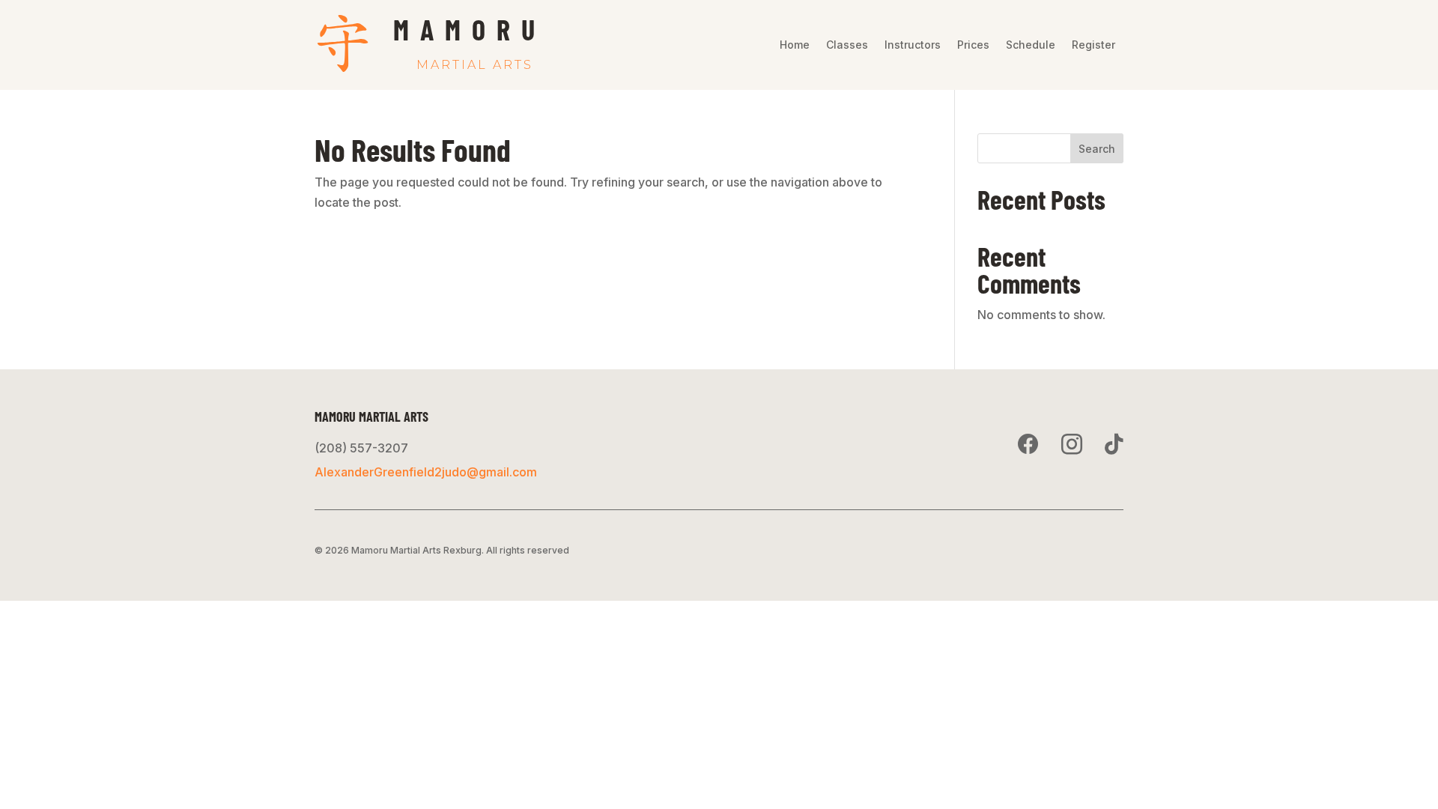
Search (1096, 148)
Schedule (1030, 45)
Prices (973, 45)
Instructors (913, 45)
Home (795, 45)
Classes (847, 45)
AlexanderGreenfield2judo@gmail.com (426, 471)
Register (1093, 45)
